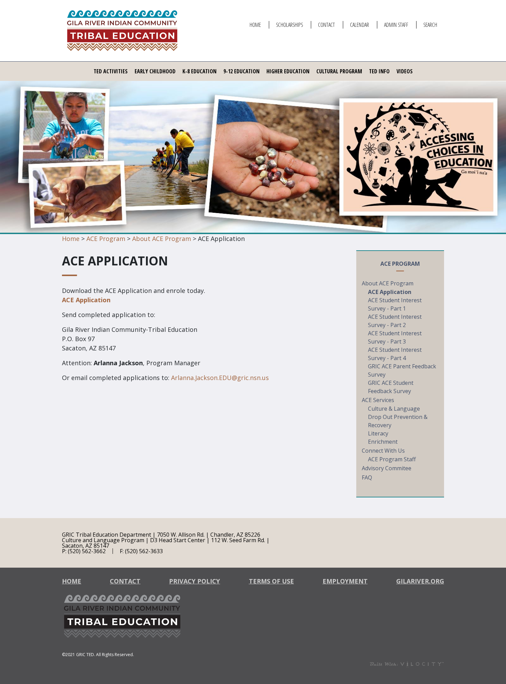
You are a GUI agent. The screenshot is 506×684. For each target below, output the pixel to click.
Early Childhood (155, 71)
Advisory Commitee (386, 468)
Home (255, 25)
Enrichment (383, 441)
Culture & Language (394, 408)
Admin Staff (396, 25)
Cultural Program (339, 71)
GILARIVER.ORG (420, 581)
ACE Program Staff (392, 459)
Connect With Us (383, 450)
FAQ (367, 477)
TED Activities (111, 71)
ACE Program (105, 238)
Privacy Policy (194, 581)
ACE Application (86, 300)
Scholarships (289, 25)
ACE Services (378, 400)
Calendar (359, 25)
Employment (345, 581)
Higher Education (287, 71)
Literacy (378, 433)
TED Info (379, 71)
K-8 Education (199, 71)
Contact (326, 25)
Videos (405, 71)
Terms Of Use (271, 581)
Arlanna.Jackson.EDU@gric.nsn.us (220, 377)
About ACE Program (161, 238)
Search (430, 25)
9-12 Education (241, 71)
